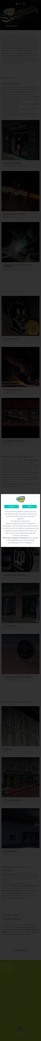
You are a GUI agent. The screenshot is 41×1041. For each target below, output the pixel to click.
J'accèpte (11, 506)
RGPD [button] (29, 506)
